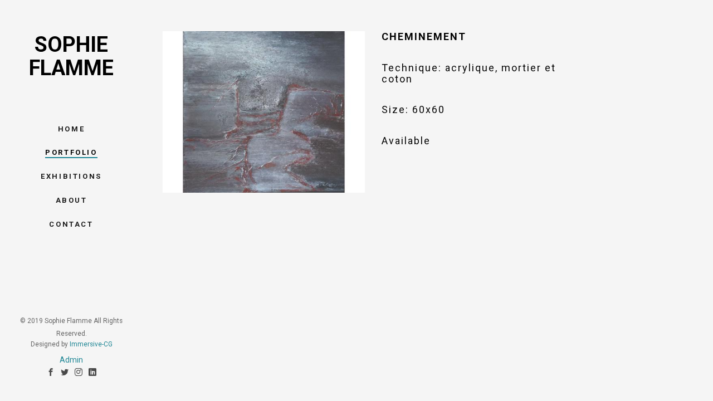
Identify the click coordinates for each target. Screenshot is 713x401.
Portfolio (71, 152)
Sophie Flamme (71, 56)
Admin (71, 359)
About (71, 200)
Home (71, 129)
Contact (71, 224)
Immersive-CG (91, 344)
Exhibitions (71, 176)
